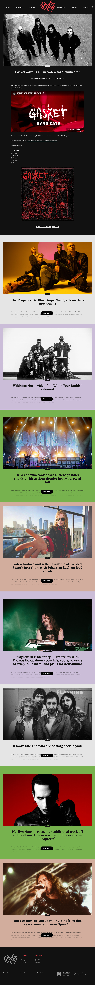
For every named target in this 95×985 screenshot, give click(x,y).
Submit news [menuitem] (61, 7)
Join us (37, 959)
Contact (37, 963)
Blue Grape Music (43, 227)
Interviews (47, 651)
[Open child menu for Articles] (23, 7)
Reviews (23, 963)
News (47, 66)
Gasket (55, 227)
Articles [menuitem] (19, 7)
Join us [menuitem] (74, 7)
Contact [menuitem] (86, 7)
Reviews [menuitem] (32, 7)
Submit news (39, 961)
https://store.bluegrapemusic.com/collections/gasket (42, 141)
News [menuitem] (8, 7)
